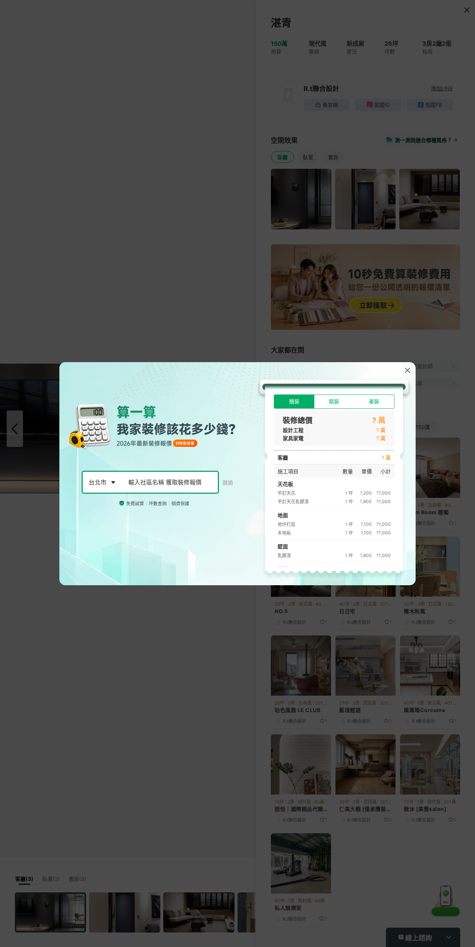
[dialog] (237, 473)
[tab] (294, 401)
